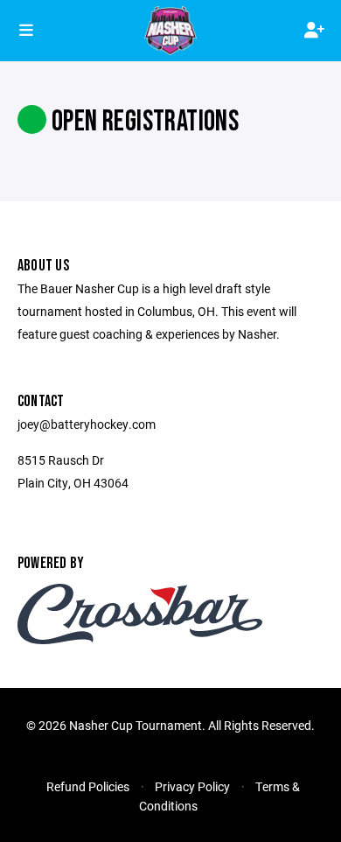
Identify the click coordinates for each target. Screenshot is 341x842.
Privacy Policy (192, 786)
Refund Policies (87, 786)
